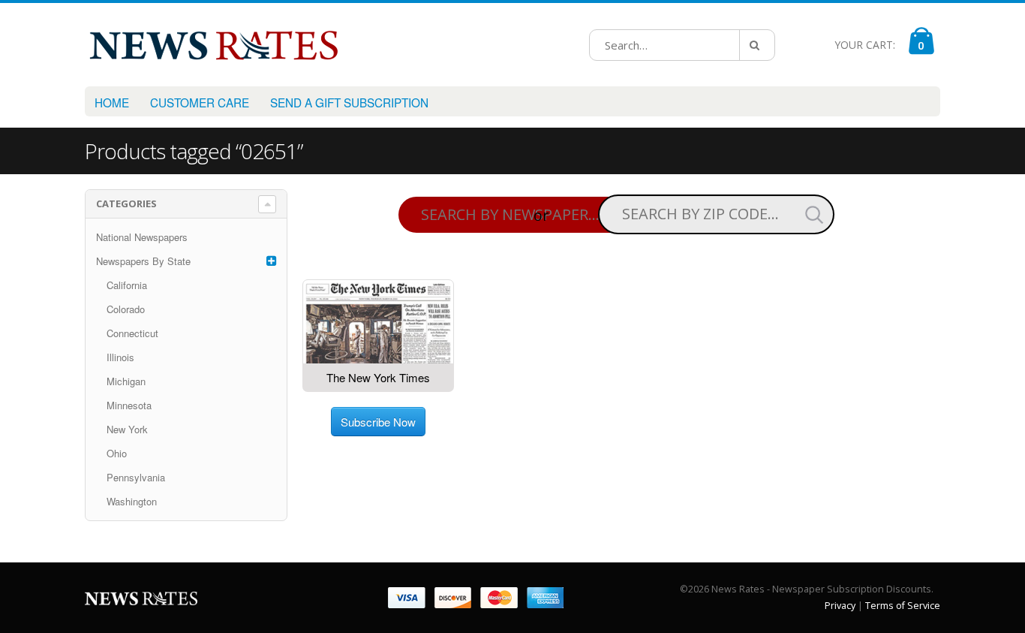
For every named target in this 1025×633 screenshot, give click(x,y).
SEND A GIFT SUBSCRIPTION (349, 102)
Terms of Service (902, 605)
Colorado (126, 309)
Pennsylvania (136, 477)
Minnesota (129, 405)
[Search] (757, 45)
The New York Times (378, 377)
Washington (132, 501)
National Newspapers (142, 237)
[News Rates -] (213, 45)
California (127, 285)
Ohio (117, 453)
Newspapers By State (143, 261)
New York (127, 429)
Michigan (126, 381)
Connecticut (132, 333)
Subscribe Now (378, 422)
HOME (112, 102)
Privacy (840, 605)
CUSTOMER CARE (199, 102)
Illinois (120, 357)
